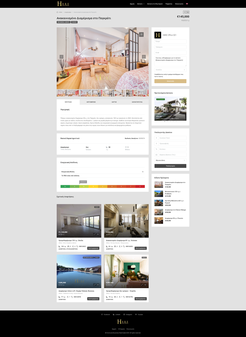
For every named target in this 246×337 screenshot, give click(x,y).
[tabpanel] (170, 109)
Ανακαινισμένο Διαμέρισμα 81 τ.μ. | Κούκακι (121, 240)
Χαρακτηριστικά (137, 102)
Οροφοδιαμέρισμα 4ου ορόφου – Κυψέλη (121, 291)
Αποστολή (170, 81)
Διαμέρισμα (67, 12)
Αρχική (132, 4)
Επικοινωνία (179, 4)
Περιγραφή (68, 102)
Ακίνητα (139, 4)
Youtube (140, 314)
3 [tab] (171, 122)
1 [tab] (166, 122)
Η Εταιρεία (121, 329)
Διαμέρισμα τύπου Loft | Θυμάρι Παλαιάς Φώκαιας (76, 291)
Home (60, 12)
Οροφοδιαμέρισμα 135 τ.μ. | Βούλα (71, 240)
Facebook (106, 314)
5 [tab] (177, 122)
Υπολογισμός (170, 166)
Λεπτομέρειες (91, 102)
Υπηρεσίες (168, 4)
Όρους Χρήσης (158, 76)
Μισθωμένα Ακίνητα (64, 22)
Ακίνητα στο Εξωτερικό (155, 4)
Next (183, 109)
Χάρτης (114, 102)
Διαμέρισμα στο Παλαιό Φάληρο (175, 210)
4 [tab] (174, 122)
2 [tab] (169, 122)
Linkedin (118, 314)
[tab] (141, 34)
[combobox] (170, 70)
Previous (157, 109)
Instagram (129, 314)
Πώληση (74, 22)
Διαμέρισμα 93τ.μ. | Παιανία (174, 218)
